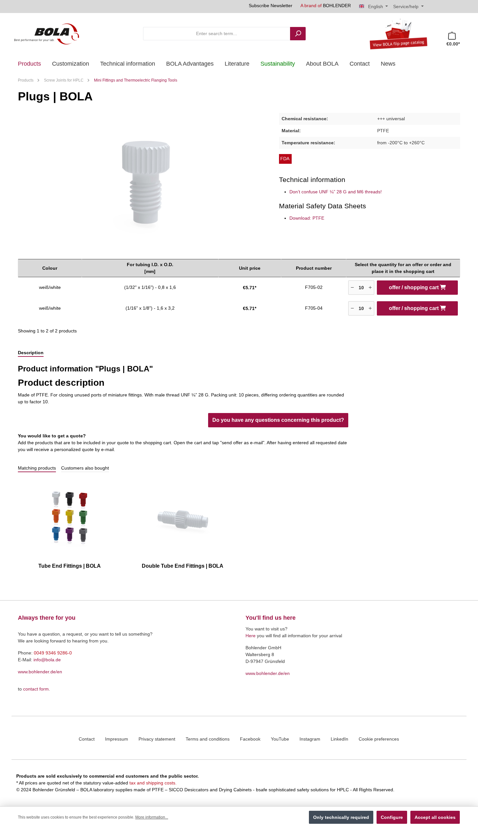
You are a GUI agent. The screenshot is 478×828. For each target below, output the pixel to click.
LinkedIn (339, 739)
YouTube (280, 739)
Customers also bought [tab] (85, 468)
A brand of (325, 5)
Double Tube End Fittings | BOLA (182, 566)
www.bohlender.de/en (40, 671)
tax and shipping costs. (153, 782)
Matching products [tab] (37, 468)
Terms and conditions (208, 739)
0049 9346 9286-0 (53, 652)
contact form (36, 689)
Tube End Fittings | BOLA (69, 566)
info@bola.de (47, 659)
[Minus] (352, 287)
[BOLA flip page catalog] (396, 33)
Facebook (250, 739)
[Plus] (370, 287)
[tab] (31, 353)
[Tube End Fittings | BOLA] (69, 517)
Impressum (116, 739)
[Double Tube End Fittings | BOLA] (183, 517)
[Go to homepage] (46, 33)
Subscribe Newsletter (270, 5)
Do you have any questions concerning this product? (278, 420)
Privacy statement (157, 739)
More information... (151, 817)
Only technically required (341, 817)
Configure (392, 817)
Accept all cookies (435, 817)
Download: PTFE (306, 218)
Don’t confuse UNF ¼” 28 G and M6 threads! (335, 191)
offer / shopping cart (414, 287)
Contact (87, 739)
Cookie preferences (379, 739)
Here (251, 635)
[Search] (298, 33)
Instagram (309, 739)
